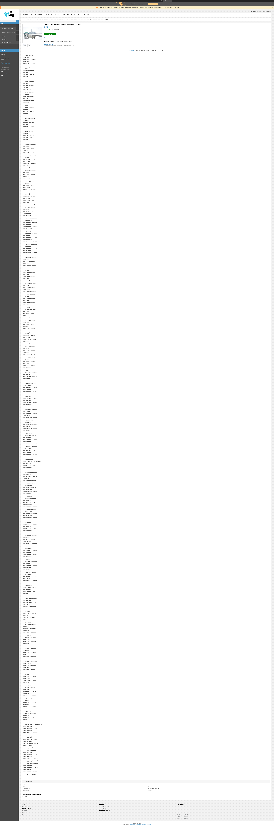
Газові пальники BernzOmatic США (8, 33)
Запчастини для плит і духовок (58, 19)
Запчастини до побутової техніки (7, 29)
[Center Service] (9, 13)
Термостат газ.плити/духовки (73, 19)
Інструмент (4, 39)
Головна (25, 14)
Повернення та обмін (84, 14)
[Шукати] (17, 21)
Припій (3, 36)
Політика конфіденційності (145, 824)
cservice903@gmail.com (6, 73)
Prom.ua (143, 822)
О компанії (49, 14)
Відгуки (2, 47)
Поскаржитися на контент (134, 824)
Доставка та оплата (69, 14)
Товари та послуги (5, 25)
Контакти (57, 14)
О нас (2, 45)
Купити (50, 34)
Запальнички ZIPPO (6, 42)
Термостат (130, 50)
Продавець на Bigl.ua (137, 823)
